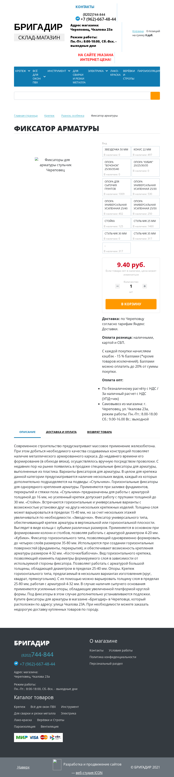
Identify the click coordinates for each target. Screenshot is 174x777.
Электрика (68, 713)
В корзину (131, 304)
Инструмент (70, 707)
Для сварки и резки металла (35, 713)
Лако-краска (23, 720)
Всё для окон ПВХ (43, 707)
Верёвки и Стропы (50, 720)
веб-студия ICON (89, 772)
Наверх (23, 767)
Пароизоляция (24, 726)
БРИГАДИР (38, 27)
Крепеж (19, 707)
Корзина (138, 31)
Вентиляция (50, 726)
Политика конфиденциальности (113, 657)
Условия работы (121, 650)
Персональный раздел (106, 663)
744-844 (94, 14)
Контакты (85, 6)
